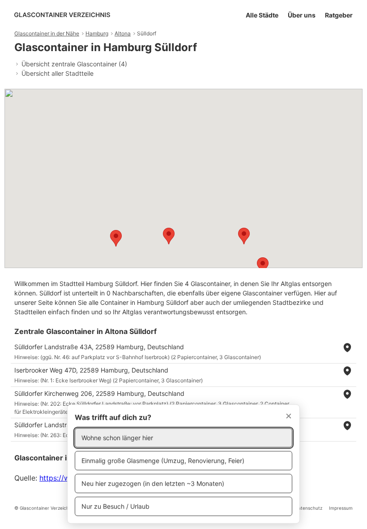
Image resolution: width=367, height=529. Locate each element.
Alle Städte (262, 15)
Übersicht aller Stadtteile (57, 73)
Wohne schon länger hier (117, 438)
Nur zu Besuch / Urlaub (115, 506)
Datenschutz (308, 508)
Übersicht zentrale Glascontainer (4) (74, 64)
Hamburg (96, 33)
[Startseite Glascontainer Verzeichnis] (62, 14)
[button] (262, 266)
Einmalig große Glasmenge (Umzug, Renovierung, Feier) (162, 460)
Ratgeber (339, 15)
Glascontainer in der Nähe (46, 33)
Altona (123, 33)
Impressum (341, 508)
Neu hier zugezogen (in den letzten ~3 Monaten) (152, 483)
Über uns (302, 15)
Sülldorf (146, 33)
